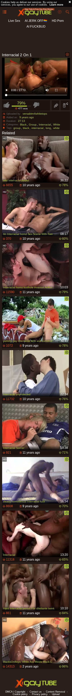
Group (32, 124)
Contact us (36, 691)
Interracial (45, 124)
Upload (56, 694)
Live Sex (14, 20)
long (48, 128)
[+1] (4, 12)
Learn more (56, 4)
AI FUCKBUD (36, 26)
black (26, 128)
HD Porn (58, 20)
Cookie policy (20, 694)
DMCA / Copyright (15, 691)
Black (23, 124)
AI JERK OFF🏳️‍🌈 (36, 20)
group (17, 128)
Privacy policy (40, 694)
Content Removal (55, 691)
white (56, 128)
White (56, 124)
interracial (37, 128)
